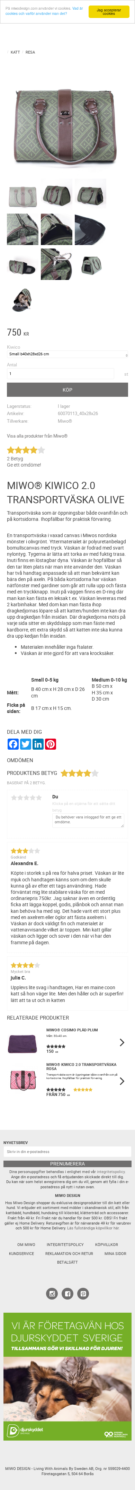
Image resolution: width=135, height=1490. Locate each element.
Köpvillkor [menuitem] (106, 1244)
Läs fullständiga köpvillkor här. (93, 1228)
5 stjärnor (39, 798)
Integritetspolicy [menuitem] (65, 1244)
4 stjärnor (32, 798)
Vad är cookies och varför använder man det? (44, 11)
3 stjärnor (26, 798)
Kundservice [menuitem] (21, 1253)
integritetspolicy (111, 1171)
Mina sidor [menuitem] (115, 1253)
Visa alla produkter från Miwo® (37, 436)
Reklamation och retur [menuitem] (69, 1253)
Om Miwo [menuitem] (26, 1244)
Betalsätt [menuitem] (67, 1262)
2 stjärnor (20, 798)
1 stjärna (14, 798)
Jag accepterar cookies (109, 11)
